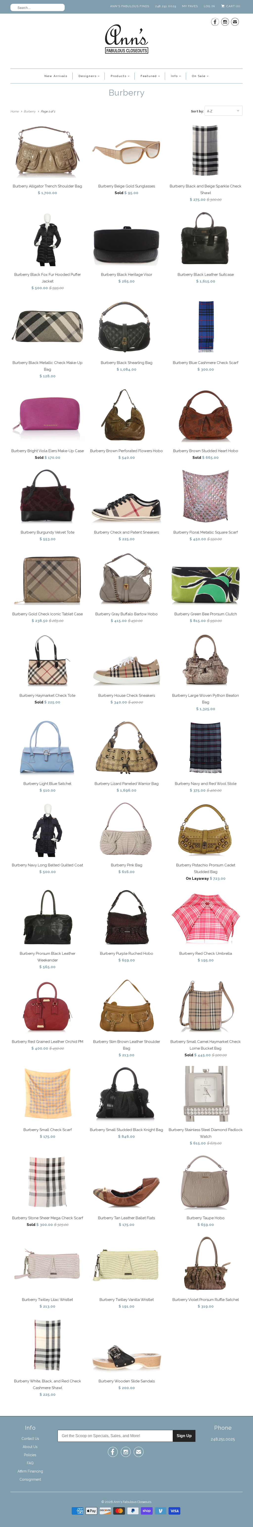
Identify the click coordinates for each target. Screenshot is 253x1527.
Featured (149, 76)
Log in (209, 6)
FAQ (30, 1463)
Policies (30, 1455)
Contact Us (30, 1439)
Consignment (30, 1479)
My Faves (190, 6)
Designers (88, 76)
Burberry (127, 93)
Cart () (232, 6)
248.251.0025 (165, 6)
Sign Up (184, 1436)
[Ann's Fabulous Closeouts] (126, 40)
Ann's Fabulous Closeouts (132, 1502)
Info (174, 76)
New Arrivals (55, 76)
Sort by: (198, 111)
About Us (30, 1447)
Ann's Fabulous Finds (129, 6)
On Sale (199, 76)
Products (118, 76)
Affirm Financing (30, 1471)
